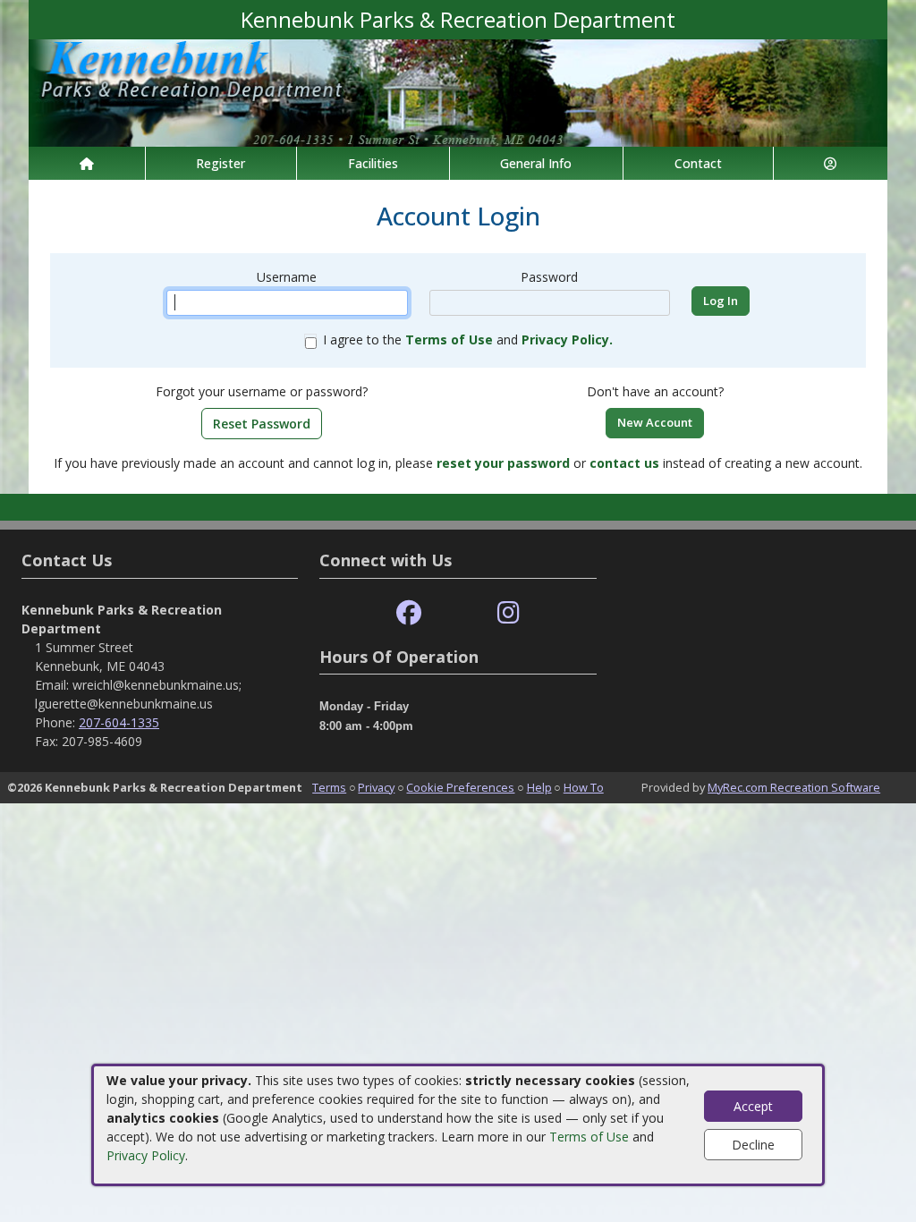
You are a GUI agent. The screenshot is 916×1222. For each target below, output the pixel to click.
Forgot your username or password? (262, 391)
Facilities (373, 163)
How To (584, 787)
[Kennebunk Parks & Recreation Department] (458, 91)
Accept (753, 1106)
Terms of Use (589, 1136)
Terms (329, 787)
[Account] (831, 163)
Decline (753, 1144)
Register (220, 163)
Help (539, 787)
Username (287, 276)
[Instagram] (508, 613)
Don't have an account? (655, 391)
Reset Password (261, 423)
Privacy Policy (145, 1155)
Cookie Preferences (460, 787)
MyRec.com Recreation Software (794, 787)
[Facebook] (408, 613)
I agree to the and (468, 339)
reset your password (503, 462)
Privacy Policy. (567, 339)
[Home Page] (87, 163)
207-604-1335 (119, 722)
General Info (536, 163)
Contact (698, 163)
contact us (624, 462)
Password (549, 276)
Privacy (376, 787)
